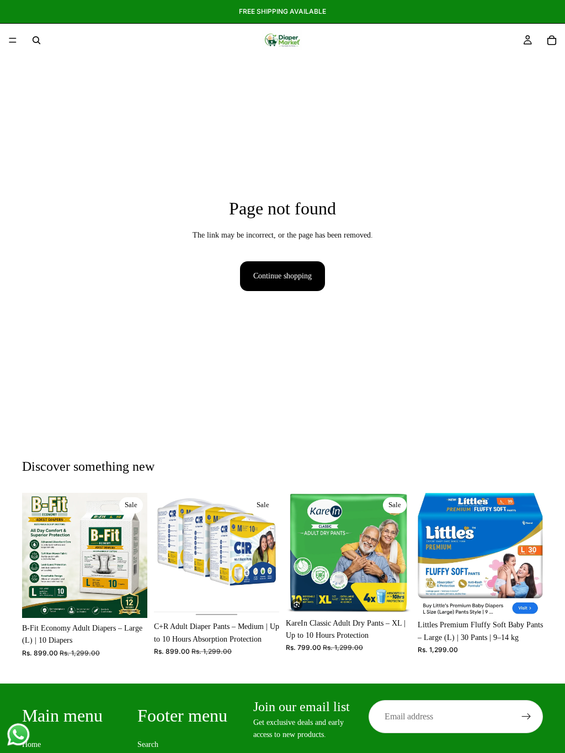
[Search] (36, 40)
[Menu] (12, 40)
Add (139, 600)
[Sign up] (526, 716)
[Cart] (552, 40)
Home (31, 744)
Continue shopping (282, 276)
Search (147, 744)
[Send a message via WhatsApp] (18, 734)
